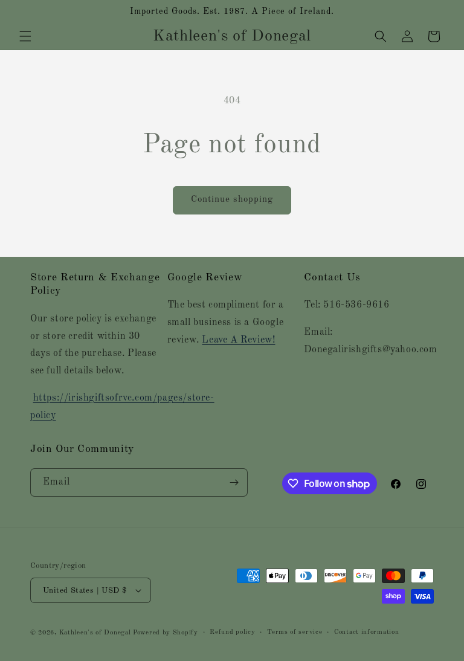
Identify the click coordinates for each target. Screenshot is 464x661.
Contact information (366, 632)
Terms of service (294, 632)
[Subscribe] (234, 482)
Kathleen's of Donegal (96, 633)
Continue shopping (232, 199)
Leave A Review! (238, 340)
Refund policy (232, 632)
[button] (25, 36)
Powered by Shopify (165, 633)
